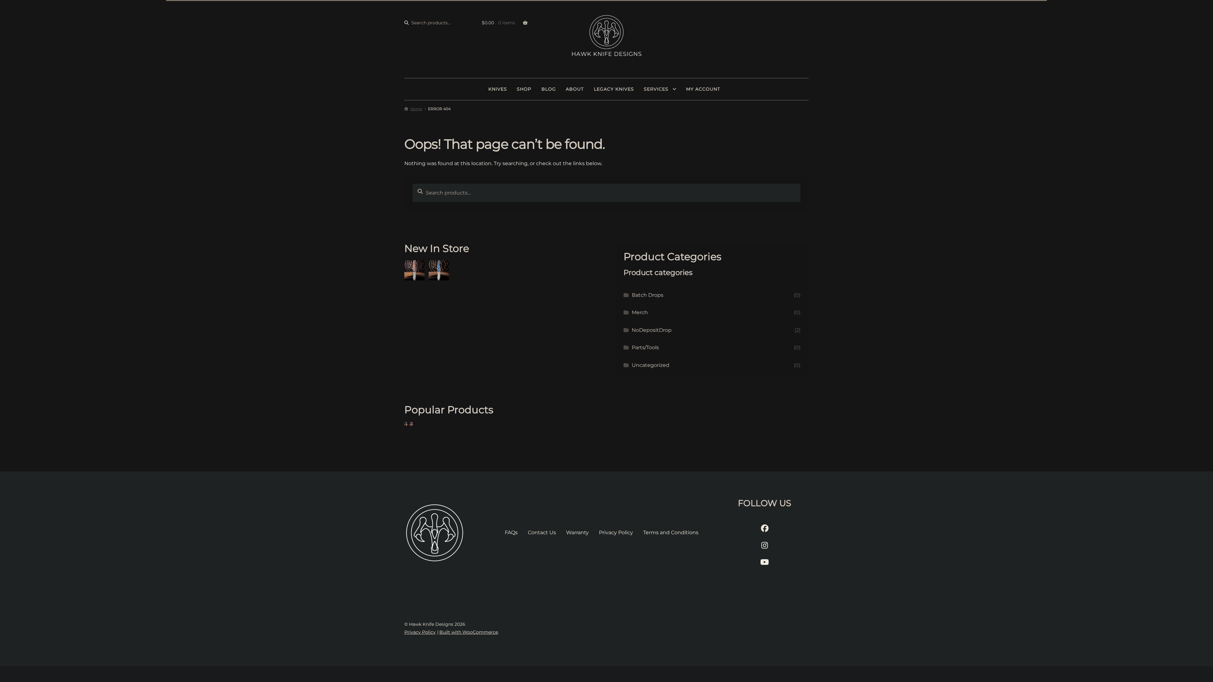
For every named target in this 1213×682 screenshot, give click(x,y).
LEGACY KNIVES (614, 89)
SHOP (524, 89)
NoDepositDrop (652, 330)
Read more (418, 270)
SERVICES (656, 89)
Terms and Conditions (670, 532)
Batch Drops (647, 295)
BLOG (548, 89)
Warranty (577, 532)
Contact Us (542, 532)
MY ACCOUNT (703, 89)
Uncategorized (650, 365)
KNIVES (497, 89)
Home (416, 108)
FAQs (511, 532)
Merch (640, 312)
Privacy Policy (616, 532)
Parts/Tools (645, 347)
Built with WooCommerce (468, 632)
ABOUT (575, 89)
